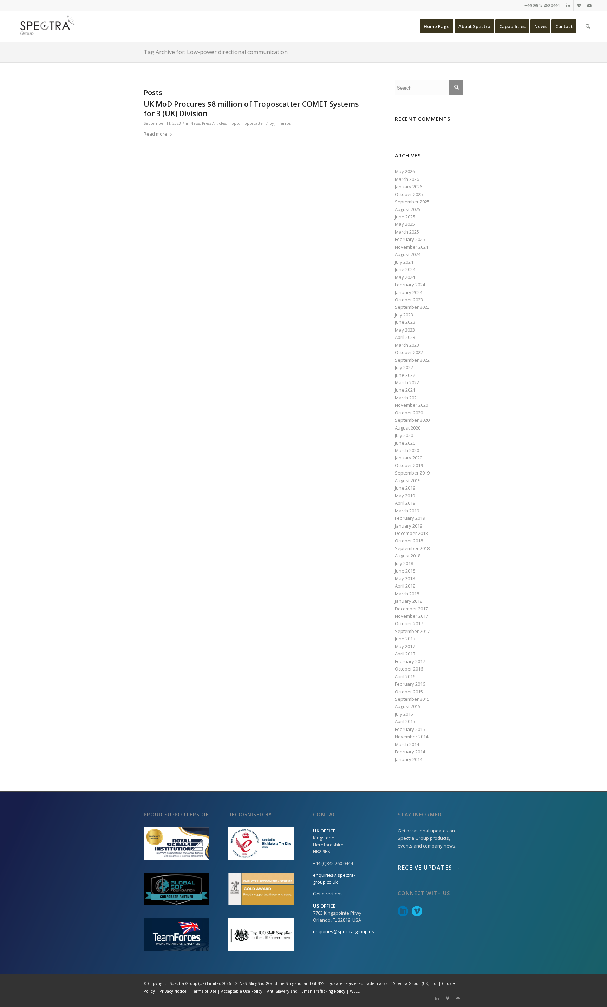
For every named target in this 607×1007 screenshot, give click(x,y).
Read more (155, 134)
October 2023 (409, 299)
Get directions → (330, 893)
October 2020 (409, 413)
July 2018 (404, 563)
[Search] (588, 26)
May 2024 (405, 277)
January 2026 (408, 186)
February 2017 (410, 661)
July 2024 (404, 262)
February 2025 (410, 239)
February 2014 (410, 751)
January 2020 (408, 458)
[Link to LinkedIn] (568, 5)
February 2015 (410, 729)
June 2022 (405, 375)
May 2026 (405, 171)
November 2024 (411, 247)
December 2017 (411, 609)
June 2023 (405, 322)
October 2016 (409, 669)
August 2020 (407, 428)
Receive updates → (429, 867)
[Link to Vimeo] (579, 5)
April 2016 (405, 676)
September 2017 (412, 631)
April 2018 (405, 586)
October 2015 (409, 691)
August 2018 (407, 555)
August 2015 (407, 706)
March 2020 (407, 450)
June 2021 (405, 390)
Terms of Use (203, 991)
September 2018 (412, 548)
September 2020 (412, 420)
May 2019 (405, 495)
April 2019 (405, 503)
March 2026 (407, 179)
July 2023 (404, 315)
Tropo (233, 123)
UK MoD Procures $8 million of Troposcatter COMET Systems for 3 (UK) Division (251, 108)
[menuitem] (436, 26)
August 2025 (407, 209)
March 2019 (407, 511)
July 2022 (404, 367)
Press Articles (214, 123)
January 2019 (408, 526)
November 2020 (411, 405)
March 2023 (407, 345)
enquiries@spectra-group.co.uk (334, 878)
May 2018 (405, 578)
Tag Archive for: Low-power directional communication (216, 52)
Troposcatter (253, 123)
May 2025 (405, 224)
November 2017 (411, 616)
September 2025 (412, 201)
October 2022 (409, 352)
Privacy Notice (173, 991)
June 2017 (405, 638)
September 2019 (412, 473)
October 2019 (409, 465)
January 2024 (408, 292)
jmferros (283, 123)
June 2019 (405, 488)
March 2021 (407, 397)
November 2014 (411, 736)
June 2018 (405, 571)
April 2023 (405, 337)
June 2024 (405, 269)
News (195, 123)
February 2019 (410, 518)
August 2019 (407, 480)
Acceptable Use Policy (241, 991)
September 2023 (412, 307)
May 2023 (405, 330)
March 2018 (407, 593)
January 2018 (408, 601)
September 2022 (412, 360)
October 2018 (409, 540)
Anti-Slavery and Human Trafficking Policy (306, 991)
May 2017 (405, 646)
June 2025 (405, 217)
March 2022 (407, 382)
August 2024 (407, 254)
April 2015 (405, 721)
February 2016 (410, 684)
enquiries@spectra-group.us (343, 931)
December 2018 (411, 533)
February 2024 (410, 284)
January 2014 (408, 759)
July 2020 (404, 435)
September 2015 (412, 699)
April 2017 (405, 653)
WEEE (355, 991)
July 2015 (404, 714)
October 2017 (409, 623)
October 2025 (409, 194)
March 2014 (407, 744)
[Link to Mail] (589, 5)
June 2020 (405, 443)
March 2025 (407, 232)
